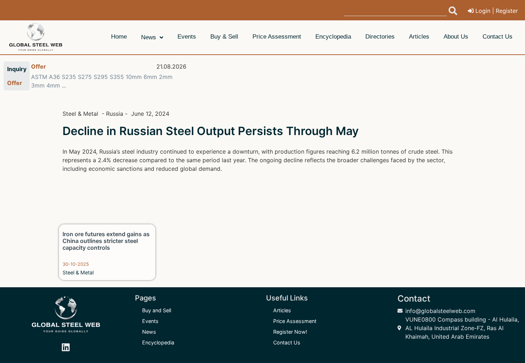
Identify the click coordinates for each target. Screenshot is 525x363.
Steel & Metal (78, 272)
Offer (38, 66)
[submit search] (452, 10)
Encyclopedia (158, 342)
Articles (282, 310)
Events (150, 321)
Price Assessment (294, 321)
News (149, 332)
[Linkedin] (66, 347)
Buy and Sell (156, 310)
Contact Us (286, 342)
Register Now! (290, 332)
